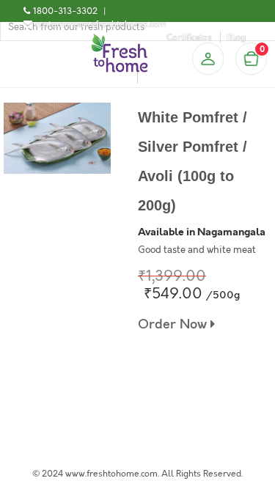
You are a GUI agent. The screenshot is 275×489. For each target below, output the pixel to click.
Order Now (174, 324)
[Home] (119, 39)
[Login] (207, 59)
